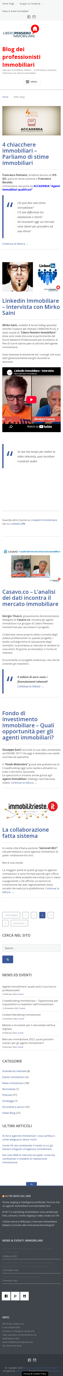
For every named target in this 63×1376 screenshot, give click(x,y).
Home (5, 96)
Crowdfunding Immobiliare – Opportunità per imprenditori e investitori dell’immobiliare (30, 1002)
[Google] (16, 1296)
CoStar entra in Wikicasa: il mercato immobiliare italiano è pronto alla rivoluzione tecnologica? (29, 1223)
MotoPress (21, 1370)
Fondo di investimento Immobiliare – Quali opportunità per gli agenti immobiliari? (28, 725)
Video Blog (8, 1113)
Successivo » (19, 923)
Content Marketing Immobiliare (21, 1014)
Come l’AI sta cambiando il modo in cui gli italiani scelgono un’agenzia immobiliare (27, 1147)
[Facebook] (29, 17)
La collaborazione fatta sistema (25, 833)
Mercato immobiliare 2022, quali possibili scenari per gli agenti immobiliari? (28, 1041)
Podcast (7, 1095)
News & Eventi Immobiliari (15, 11)
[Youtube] (34, 17)
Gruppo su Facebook (30, 3)
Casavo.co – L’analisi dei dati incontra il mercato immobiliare (30, 598)
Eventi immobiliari (13, 1077)
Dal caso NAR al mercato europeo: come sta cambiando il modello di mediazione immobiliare (28, 1158)
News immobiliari (13, 1083)
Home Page (8, 3)
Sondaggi (8, 1101)
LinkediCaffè (17, 523)
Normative (8, 1089)
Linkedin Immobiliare (44, 520)
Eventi (20, 994)
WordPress (54, 1370)
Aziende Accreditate (14, 1071)
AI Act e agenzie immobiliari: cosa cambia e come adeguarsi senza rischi (28, 1137)
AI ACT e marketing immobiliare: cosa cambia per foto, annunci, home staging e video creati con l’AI (30, 1213)
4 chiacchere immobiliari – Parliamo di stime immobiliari (25, 154)
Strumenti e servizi (13, 1107)
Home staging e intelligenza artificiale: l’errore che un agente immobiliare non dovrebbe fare (31, 1204)
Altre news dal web (18, 1196)
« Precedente (11, 915)
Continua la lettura (15, 243)
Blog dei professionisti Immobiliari (40, 1367)
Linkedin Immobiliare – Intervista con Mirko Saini (31, 307)
